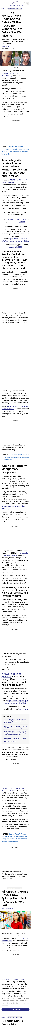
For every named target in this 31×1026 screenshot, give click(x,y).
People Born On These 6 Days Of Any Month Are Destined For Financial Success (15, 739)
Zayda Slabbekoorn (8, 909)
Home (3, 8)
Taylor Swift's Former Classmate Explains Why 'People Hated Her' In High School (15, 721)
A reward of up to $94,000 (11, 675)
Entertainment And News (15, 8)
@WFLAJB (5, 241)
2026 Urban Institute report (13, 979)
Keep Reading (15, 1010)
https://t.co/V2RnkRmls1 (17, 239)
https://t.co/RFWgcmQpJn (17, 701)
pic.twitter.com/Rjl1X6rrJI (19, 241)
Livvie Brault (5, 46)
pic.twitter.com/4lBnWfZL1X (15, 703)
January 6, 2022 (15, 247)
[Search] (24, 3)
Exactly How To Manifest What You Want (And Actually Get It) (15, 727)
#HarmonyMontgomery (17, 219)
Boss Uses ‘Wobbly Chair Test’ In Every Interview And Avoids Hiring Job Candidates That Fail (15, 733)
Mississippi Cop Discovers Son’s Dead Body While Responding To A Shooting (15, 457)
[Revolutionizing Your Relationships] (15, 3)
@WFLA (22, 222)
